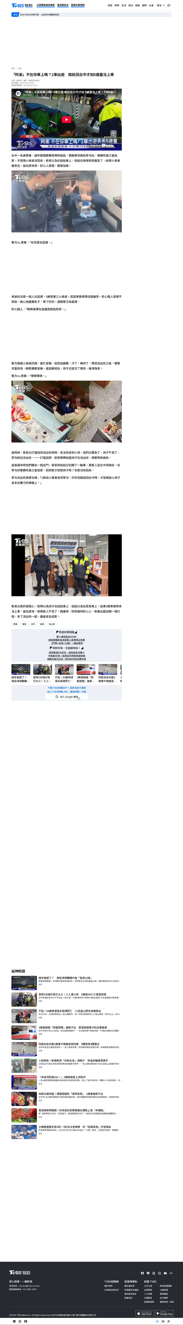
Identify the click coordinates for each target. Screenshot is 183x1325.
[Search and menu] (169, 5)
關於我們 (108, 1285)
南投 (24, 624)
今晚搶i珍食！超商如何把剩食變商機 (66, 655)
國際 (144, 5)
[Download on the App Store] (145, 1313)
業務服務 (164, 1293)
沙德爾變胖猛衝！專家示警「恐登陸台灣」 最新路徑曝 (44, 14)
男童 (15, 624)
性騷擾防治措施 (131, 1289)
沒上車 (52, 624)
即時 (117, 5)
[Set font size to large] (169, 1321)
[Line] (148, 1273)
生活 (124, 5)
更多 (160, 5)
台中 (33, 624)
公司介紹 (148, 1285)
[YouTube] (165, 1273)
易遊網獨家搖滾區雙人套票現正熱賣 (66, 640)
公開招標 (164, 1289)
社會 (151, 5)
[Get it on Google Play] (164, 1313)
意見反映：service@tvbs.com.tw (24, 1285)
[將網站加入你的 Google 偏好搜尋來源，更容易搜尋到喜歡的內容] (66, 697)
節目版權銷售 (166, 1285)
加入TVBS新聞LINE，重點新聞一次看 (66, 691)
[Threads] (154, 1273)
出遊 (42, 624)
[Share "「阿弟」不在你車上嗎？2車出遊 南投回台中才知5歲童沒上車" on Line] (14, 1321)
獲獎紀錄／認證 (167, 1301)
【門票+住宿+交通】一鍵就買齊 (66, 643)
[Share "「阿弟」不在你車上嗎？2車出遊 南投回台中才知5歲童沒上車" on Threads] (20, 1321)
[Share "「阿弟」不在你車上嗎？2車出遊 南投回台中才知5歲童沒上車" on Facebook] (25, 1321)
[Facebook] (142, 1273)
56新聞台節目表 (111, 1289)
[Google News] (171, 1273)
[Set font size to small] (157, 1321)
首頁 (110, 5)
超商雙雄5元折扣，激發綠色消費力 (66, 652)
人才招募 (148, 1293)
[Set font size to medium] (163, 1321)
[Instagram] (159, 1273)
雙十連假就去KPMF (66, 636)
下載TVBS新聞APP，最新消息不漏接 (67, 687)
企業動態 (148, 1289)
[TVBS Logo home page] (22, 5)
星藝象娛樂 (149, 1301)
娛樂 (137, 5)
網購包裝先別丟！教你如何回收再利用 (66, 659)
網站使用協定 (130, 1293)
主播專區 (148, 1297)
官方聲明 (164, 1297)
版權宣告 (128, 1297)
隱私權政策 (129, 1285)
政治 (130, 5)
